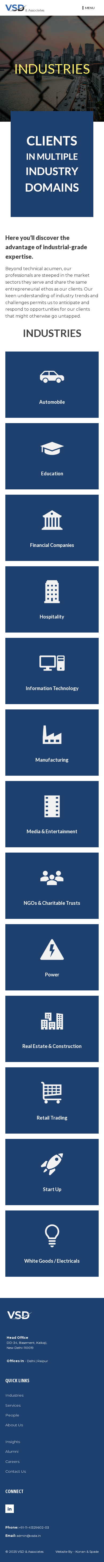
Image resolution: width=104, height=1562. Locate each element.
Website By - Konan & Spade (77, 1552)
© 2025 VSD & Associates (24, 1552)
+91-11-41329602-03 (34, 1527)
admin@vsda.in (29, 1536)
